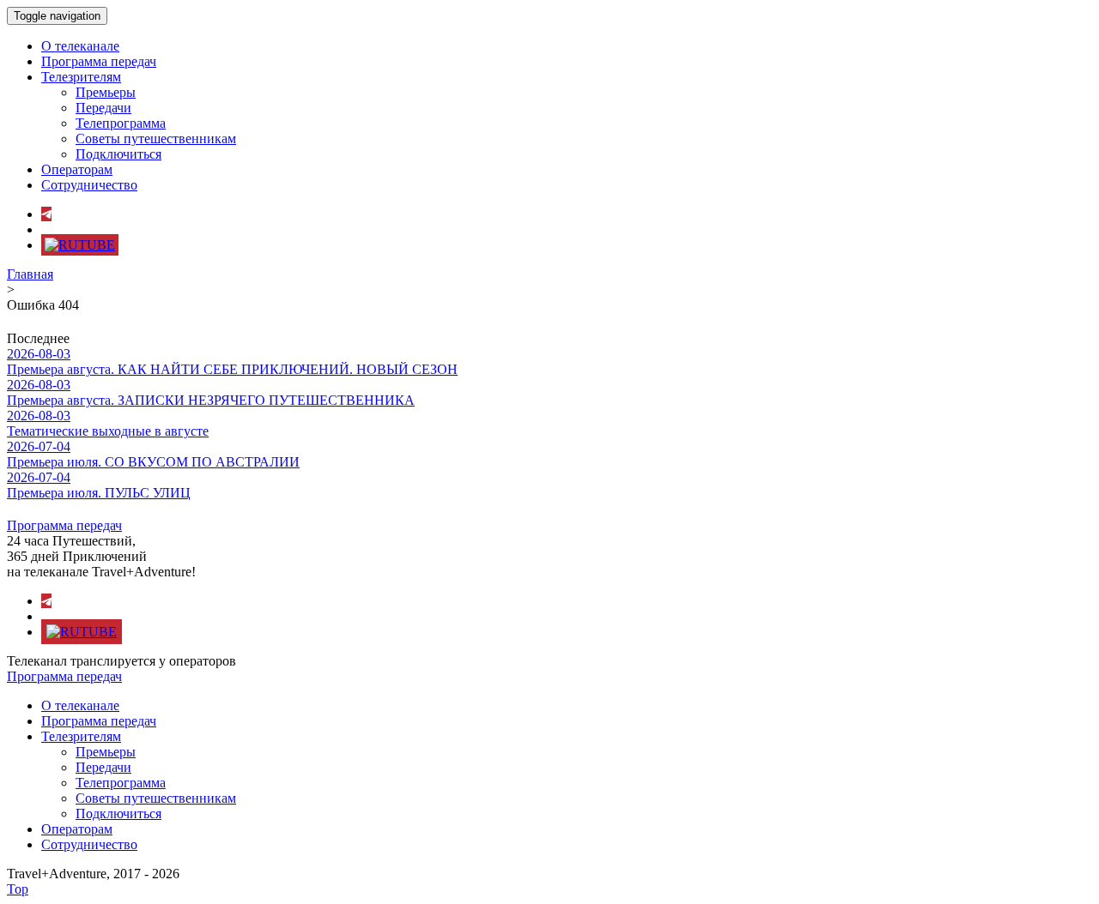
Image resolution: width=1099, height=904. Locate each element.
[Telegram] (46, 214)
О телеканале (80, 46)
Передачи (103, 107)
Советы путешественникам (156, 138)
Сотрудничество (89, 185)
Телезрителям (81, 76)
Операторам (76, 169)
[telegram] (46, 601)
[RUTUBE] (79, 245)
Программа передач (98, 61)
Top (17, 889)
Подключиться (118, 154)
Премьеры (106, 92)
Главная (30, 274)
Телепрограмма (121, 123)
